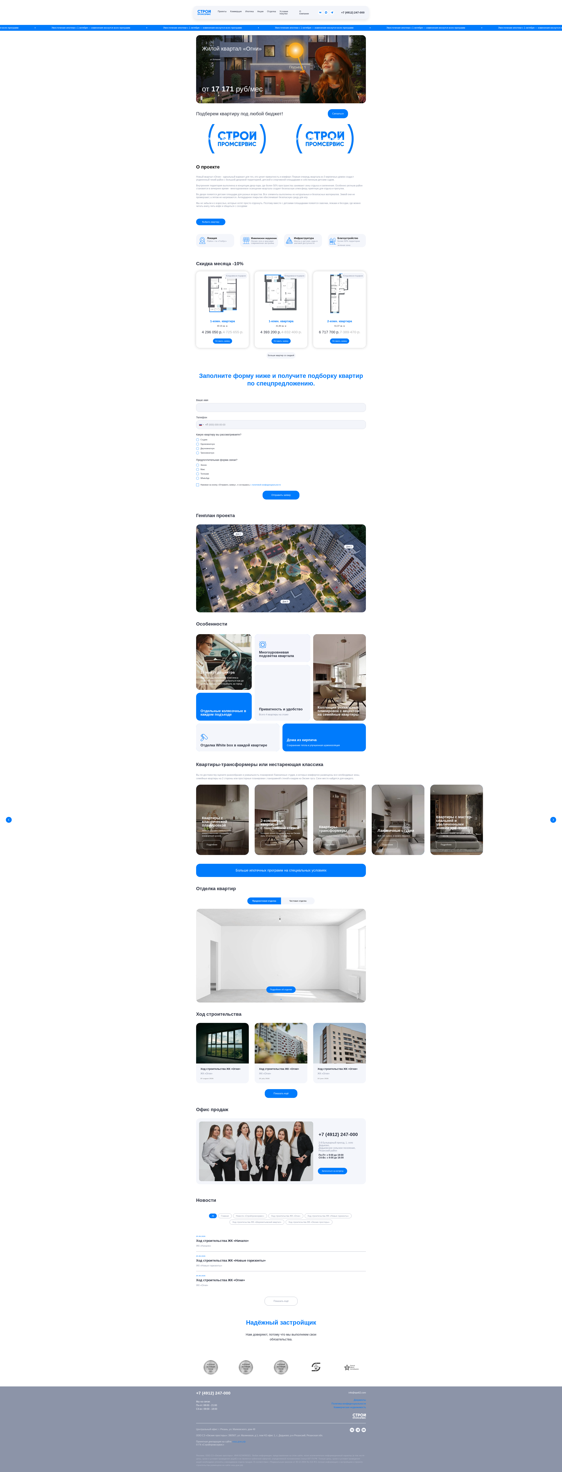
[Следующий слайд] (553, 820)
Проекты (222, 11)
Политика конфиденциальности (348, 1403)
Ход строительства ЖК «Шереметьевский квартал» (256, 1222)
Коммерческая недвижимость (350, 1407)
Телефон (201, 417)
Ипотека (249, 11)
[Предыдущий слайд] (9, 820)
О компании (304, 12)
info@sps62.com (357, 1392)
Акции (260, 11)
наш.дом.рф (239, 1441)
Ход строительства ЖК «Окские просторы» (309, 1222)
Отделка (271, 11)
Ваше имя (202, 400)
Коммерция (236, 11)
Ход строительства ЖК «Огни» (220, 1068)
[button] (338, 113)
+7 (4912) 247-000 (353, 12)
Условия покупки (284, 12)
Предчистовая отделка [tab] (264, 901)
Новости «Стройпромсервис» (250, 1216)
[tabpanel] (281, 956)
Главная (225, 1216)
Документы (360, 1400)
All (213, 1216)
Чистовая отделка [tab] (297, 901)
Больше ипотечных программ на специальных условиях (281, 870)
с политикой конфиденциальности (265, 485)
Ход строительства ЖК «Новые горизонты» (328, 1216)
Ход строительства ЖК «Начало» (222, 1241)
